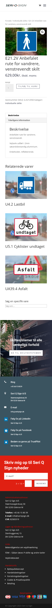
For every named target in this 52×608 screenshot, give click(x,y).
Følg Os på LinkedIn (20, 418)
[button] (42, 32)
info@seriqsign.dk (17, 412)
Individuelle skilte (20, 20)
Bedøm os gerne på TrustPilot (25, 441)
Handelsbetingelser (16, 572)
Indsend (41, 484)
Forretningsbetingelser (17, 576)
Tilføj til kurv (28, 86)
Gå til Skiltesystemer (26, 353)
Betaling (11, 583)
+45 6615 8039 (16, 387)
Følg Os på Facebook (21, 430)
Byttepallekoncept (15, 569)
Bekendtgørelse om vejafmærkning (21, 547)
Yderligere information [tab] (19, 120)
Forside (8, 20)
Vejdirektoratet (12, 558)
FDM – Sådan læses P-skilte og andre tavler (25, 552)
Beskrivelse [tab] (13, 115)
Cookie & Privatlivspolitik (18, 579)
